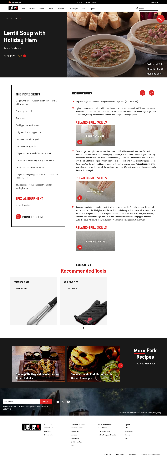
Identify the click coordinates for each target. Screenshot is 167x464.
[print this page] (143, 93)
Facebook (57, 401)
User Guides (75, 438)
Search (141, 9)
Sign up (45, 401)
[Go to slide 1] (83, 328)
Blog (126, 438)
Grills (126, 428)
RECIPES (79, 2)
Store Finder (154, 2)
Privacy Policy (36, 406)
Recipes (127, 435)
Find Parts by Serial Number (107, 435)
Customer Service (77, 428)
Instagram (62, 401)
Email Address (8, 402)
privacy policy (156, 413)
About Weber (48, 428)
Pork (24, 18)
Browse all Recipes (12, 18)
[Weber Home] (13, 8)
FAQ (72, 445)
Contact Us (108, 454)
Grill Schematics (76, 442)
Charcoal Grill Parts (104, 431)
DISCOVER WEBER (91, 2)
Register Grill (75, 431)
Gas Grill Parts (102, 428)
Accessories (129, 431)
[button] (26, 8)
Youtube (68, 401)
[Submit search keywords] (137, 8)
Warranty (74, 435)
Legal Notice (48, 431)
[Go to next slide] (120, 365)
